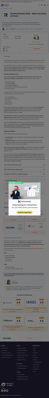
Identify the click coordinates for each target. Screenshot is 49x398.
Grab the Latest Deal (24, 212)
